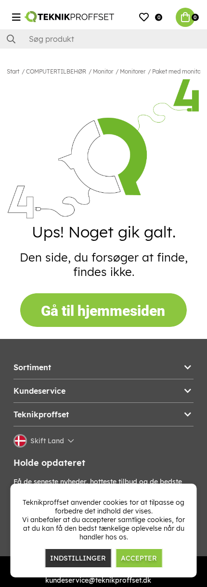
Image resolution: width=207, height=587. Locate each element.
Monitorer (132, 71)
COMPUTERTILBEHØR (56, 71)
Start (13, 71)
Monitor (103, 71)
